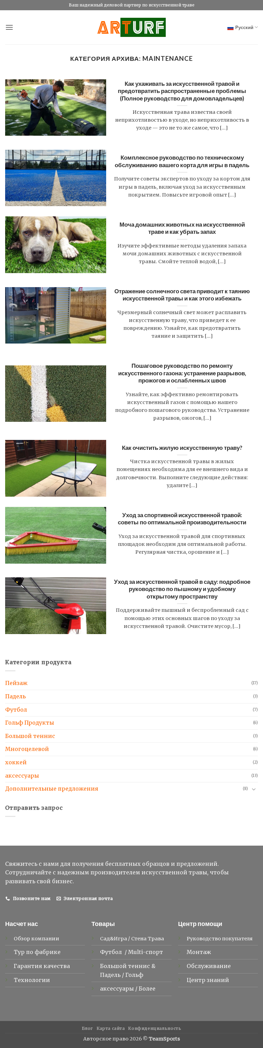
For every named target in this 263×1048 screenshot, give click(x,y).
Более (147, 988)
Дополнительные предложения (51, 788)
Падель (15, 696)
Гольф (135, 974)
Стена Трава (147, 939)
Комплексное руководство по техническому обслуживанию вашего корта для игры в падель (182, 161)
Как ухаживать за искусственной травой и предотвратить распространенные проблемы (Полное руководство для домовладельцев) (182, 91)
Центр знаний (208, 980)
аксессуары (22, 775)
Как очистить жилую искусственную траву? (182, 447)
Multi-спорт (146, 952)
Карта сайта (111, 1028)
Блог (87, 1028)
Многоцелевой (27, 748)
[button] (9, 27)
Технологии (32, 980)
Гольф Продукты (29, 722)
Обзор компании (36, 939)
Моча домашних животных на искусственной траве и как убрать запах (182, 228)
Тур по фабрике (37, 952)
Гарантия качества (42, 966)
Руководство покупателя (220, 939)
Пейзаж (16, 683)
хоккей (16, 762)
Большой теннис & (127, 966)
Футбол (16, 709)
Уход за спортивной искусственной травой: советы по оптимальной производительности (182, 519)
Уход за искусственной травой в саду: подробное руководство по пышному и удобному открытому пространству (182, 589)
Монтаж (199, 952)
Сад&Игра (113, 939)
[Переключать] (254, 789)
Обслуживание (209, 966)
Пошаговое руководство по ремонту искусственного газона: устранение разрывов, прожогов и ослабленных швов (182, 373)
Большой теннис (30, 736)
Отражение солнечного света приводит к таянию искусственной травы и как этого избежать (182, 295)
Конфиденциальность (154, 1028)
